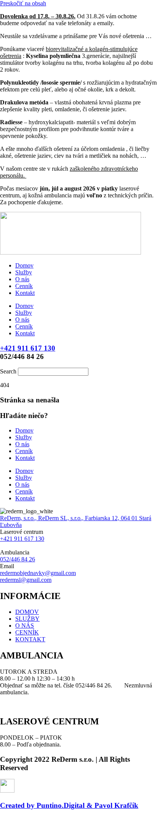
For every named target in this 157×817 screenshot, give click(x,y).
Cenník (24, 286)
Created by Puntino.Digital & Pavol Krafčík (69, 805)
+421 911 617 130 (27, 348)
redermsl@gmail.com (25, 580)
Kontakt (25, 293)
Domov (24, 265)
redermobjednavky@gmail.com (38, 573)
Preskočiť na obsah (23, 3)
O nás (22, 279)
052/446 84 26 (17, 559)
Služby (23, 272)
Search (8, 371)
